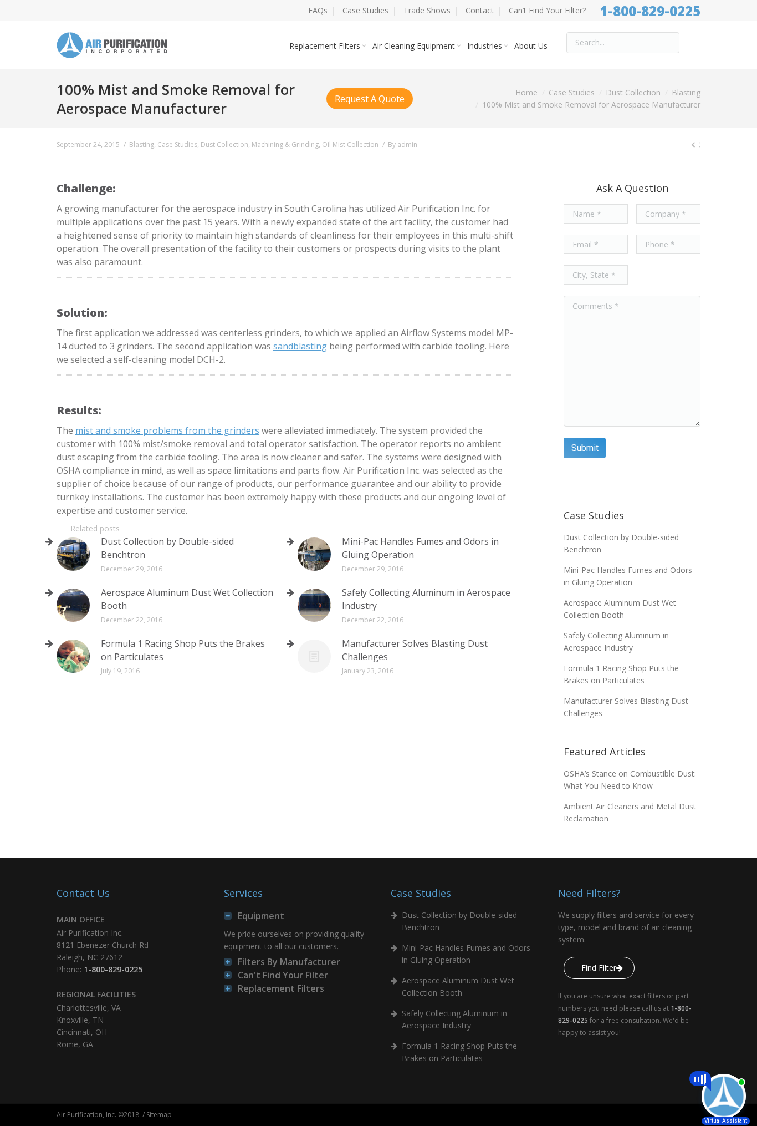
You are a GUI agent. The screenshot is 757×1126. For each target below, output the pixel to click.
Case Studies (365, 10)
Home (526, 92)
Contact (480, 10)
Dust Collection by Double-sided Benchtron (167, 548)
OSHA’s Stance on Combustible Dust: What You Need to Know (630, 779)
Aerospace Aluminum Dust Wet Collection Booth (187, 599)
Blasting (686, 92)
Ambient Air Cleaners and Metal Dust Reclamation (630, 812)
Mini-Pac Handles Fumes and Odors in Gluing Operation (420, 548)
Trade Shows (427, 10)
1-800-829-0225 (650, 11)
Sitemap (159, 1114)
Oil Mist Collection (350, 144)
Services (243, 893)
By (402, 144)
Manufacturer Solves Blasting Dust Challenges (415, 650)
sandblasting (300, 346)
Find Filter (598, 967)
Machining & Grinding (285, 144)
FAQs (318, 10)
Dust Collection (633, 92)
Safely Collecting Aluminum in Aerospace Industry (426, 599)
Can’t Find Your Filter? (547, 10)
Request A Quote (370, 99)
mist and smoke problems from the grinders (167, 430)
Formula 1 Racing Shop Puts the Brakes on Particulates (183, 650)
